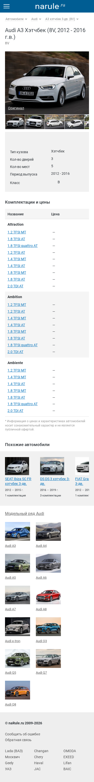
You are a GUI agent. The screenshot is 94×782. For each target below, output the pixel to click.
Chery (38, 757)
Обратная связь (18, 740)
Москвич (12, 757)
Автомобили (15, 19)
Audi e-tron (12, 641)
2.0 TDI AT (15, 286)
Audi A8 (41, 609)
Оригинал (16, 108)
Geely (9, 763)
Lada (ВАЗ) (14, 751)
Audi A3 (10, 546)
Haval (38, 763)
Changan (41, 751)
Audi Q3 (41, 641)
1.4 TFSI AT (16, 266)
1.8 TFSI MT (17, 273)
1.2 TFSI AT (16, 252)
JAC (37, 769)
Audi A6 (41, 577)
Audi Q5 (10, 672)
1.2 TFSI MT (17, 232)
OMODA (69, 751)
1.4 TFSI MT (17, 259)
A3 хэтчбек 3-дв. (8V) (60, 19)
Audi (34, 19)
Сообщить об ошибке (22, 734)
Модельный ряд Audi (24, 513)
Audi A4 (41, 546)
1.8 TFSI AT (16, 239)
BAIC (67, 769)
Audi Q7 (41, 672)
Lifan (67, 763)
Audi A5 (10, 577)
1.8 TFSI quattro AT (23, 246)
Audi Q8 (10, 704)
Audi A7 (10, 609)
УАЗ (8, 769)
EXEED (68, 757)
